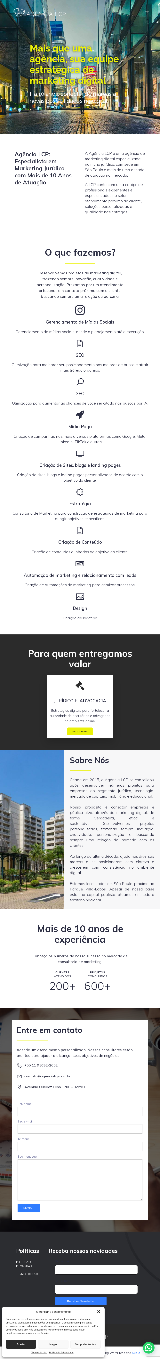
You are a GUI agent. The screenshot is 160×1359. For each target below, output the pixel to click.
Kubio (136, 1353)
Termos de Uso (39, 1352)
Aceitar (21, 1344)
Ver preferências (85, 1344)
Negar (53, 1344)
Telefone (24, 1139)
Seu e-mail (25, 1121)
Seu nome (25, 1104)
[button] (99, 1312)
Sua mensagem (28, 1156)
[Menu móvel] (147, 12)
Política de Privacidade (61, 1352)
